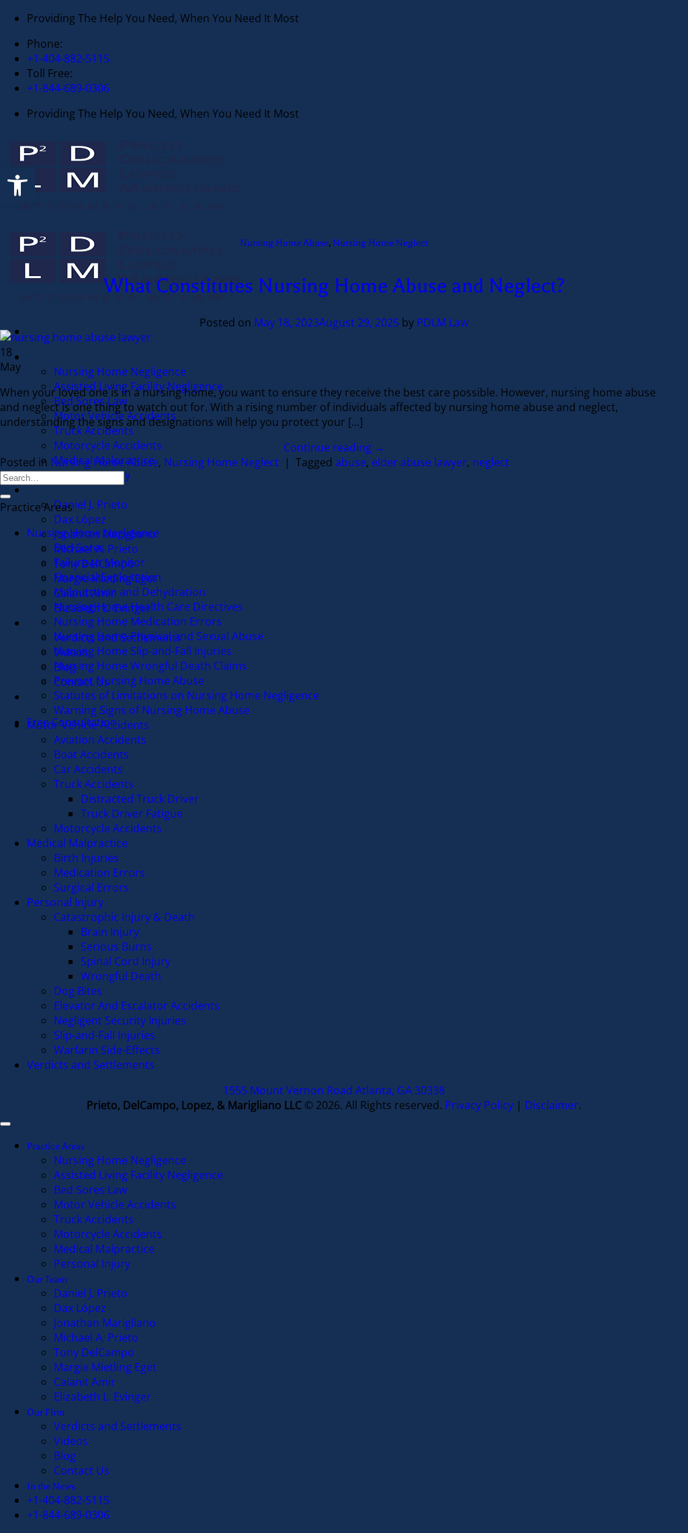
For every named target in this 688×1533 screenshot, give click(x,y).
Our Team (47, 490)
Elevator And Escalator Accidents (137, 1005)
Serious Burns (116, 946)
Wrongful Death (121, 976)
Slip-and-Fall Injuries (104, 1035)
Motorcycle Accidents (109, 445)
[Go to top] (5, 1124)
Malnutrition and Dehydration (130, 591)
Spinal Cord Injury (126, 961)
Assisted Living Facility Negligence (138, 1175)
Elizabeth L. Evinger (102, 1396)
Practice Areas (56, 357)
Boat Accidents (91, 754)
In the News (51, 697)
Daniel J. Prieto (91, 504)
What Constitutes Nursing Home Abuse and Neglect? (334, 285)
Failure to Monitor (99, 562)
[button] (17, 185)
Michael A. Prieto (96, 1337)
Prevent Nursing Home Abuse (129, 680)
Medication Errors (99, 872)
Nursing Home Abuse (284, 243)
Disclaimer (551, 1105)
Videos (71, 1441)
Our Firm (45, 1412)
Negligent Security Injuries (120, 1020)
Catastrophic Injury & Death (124, 917)
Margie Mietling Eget (105, 1367)
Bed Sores (79, 547)
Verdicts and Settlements (91, 1064)
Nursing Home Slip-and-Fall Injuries (143, 651)
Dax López (80, 519)
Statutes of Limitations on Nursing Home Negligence (186, 695)
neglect (490, 462)
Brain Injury (110, 931)
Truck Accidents (94, 430)
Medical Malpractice (77, 843)
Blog (65, 1455)
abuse (350, 462)
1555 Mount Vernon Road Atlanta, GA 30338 (334, 1090)
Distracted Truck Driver (140, 798)
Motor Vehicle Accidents (88, 724)
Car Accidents (88, 769)
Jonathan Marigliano (105, 1322)
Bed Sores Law (90, 1189)
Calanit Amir (85, 1381)
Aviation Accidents (100, 739)
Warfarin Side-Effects (107, 1050)
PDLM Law (442, 322)
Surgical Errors (91, 887)
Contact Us (82, 1470)
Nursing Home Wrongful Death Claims (150, 665)
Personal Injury (65, 902)
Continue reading (334, 447)
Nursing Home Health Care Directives (148, 606)
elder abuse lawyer (419, 462)
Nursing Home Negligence (120, 371)
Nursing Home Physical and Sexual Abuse (158, 636)
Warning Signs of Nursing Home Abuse (152, 710)
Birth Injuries (86, 857)
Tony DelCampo (94, 1352)
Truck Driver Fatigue (132, 813)
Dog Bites (78, 990)
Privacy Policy (479, 1105)
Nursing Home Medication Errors (138, 621)
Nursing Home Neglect (380, 243)
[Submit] (5, 496)
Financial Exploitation (107, 577)
